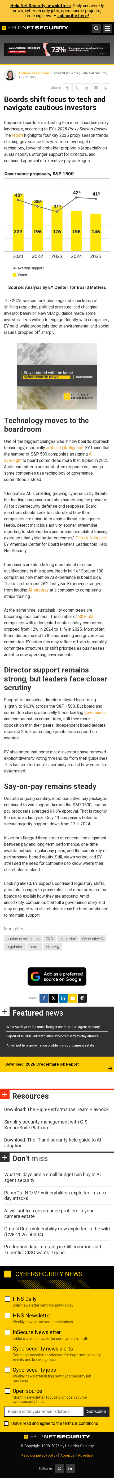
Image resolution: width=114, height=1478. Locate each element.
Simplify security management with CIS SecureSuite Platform (45, 1124)
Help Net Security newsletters (40, 5)
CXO (49, 939)
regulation (15, 947)
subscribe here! (73, 15)
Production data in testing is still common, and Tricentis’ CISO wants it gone (52, 1249)
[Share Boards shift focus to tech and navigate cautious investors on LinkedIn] (86, 87)
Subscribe (96, 1411)
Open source (27, 1391)
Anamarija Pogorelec (34, 73)
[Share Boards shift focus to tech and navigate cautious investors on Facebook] (67, 87)
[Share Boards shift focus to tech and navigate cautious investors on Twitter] (76, 87)
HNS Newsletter (32, 1315)
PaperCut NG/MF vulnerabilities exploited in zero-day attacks (52, 1036)
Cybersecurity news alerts (43, 1348)
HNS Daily (24, 1299)
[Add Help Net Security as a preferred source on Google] (105, 87)
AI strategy (38, 590)
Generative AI (93, 939)
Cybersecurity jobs (34, 1370)
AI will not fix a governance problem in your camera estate (50, 1045)
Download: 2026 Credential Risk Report (42, 1064)
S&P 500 (86, 616)
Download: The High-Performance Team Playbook (56, 1109)
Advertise (85, 1455)
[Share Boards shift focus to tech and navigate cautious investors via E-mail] (95, 87)
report (17, 135)
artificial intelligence (64, 447)
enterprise (67, 939)
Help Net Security (79, 1446)
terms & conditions (80, 1423)
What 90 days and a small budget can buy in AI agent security (53, 1027)
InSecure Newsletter (37, 1332)
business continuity (23, 939)
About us (67, 1455)
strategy (53, 947)
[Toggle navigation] (107, 28)
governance (95, 712)
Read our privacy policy (39, 1455)
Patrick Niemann (91, 537)
